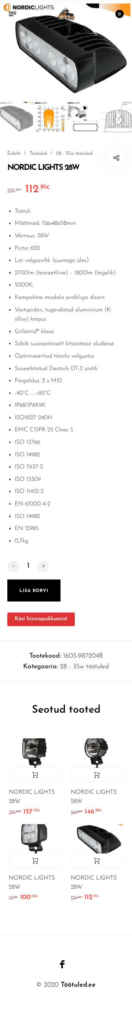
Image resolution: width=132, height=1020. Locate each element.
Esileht (14, 153)
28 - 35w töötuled (74, 153)
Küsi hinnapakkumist (41, 619)
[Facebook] (62, 964)
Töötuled (38, 153)
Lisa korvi (35, 775)
